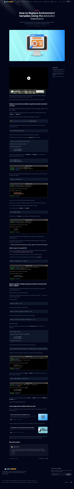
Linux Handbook (5, 482)
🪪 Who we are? (54, 1)
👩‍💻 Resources (29, 1)
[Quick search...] (61, 2)
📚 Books (18, 1)
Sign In (64, 1)
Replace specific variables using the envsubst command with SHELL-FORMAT (58, 74)
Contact (3, 480)
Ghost (33, 482)
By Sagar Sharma (37, 25)
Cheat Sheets (19, 480)
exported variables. (32, 121)
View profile (13, 453)
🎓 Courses (24, 1)
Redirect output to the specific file (59, 71)
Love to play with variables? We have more (58, 77)
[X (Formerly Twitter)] (65, 482)
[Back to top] (64, 67)
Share (47, 458)
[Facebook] (66, 482)
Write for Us (29, 480)
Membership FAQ (13, 480)
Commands (37, 10)
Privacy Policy (24, 480)
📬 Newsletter (47, 1)
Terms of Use (34, 480)
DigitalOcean (17, 482)
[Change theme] (59, 2)
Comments (42, 458)
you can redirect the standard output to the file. (23, 251)
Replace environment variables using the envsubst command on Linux (58, 70)
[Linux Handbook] (8, 1)
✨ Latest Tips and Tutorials (38, 1)
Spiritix (37, 482)
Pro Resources (7, 480)
